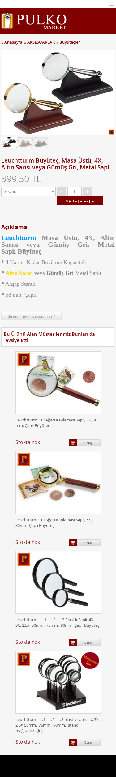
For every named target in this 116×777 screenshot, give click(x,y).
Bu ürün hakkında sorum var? (31, 316)
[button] (111, 3)
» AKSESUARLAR (39, 42)
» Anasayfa (12, 42)
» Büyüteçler (68, 42)
